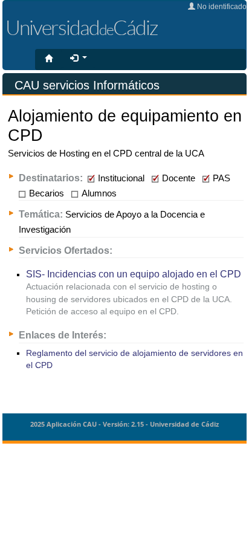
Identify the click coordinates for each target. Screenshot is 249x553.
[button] (78, 59)
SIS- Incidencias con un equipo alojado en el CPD (133, 273)
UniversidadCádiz (81, 27)
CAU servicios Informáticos (87, 85)
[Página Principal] (49, 59)
